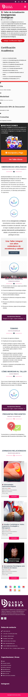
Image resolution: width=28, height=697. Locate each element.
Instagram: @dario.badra (8, 636)
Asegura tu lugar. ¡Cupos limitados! (13, 317)
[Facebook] (2, 618)
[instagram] (5, 618)
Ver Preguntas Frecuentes (5, 120)
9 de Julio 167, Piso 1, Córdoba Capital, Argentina (14, 648)
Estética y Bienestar (6, 667)
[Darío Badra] (8, 7)
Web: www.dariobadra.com (9, 643)
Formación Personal (6, 665)
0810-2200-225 (6, 631)
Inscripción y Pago (15, 153)
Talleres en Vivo (5, 673)
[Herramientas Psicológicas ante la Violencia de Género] (14, 553)
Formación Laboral (6, 663)
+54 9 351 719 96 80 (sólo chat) (10, 633)
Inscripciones (14, 252)
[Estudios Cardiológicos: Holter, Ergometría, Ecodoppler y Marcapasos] (14, 511)
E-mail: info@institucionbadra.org (10, 645)
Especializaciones (6, 669)
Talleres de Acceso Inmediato (8, 675)
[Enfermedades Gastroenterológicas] (14, 471)
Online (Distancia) (6, 671)
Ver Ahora (14, 496)
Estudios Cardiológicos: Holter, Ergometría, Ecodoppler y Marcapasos (13, 526)
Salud (3, 661)
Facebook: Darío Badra (8, 638)
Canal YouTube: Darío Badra (9, 641)
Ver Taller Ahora (15, 159)
